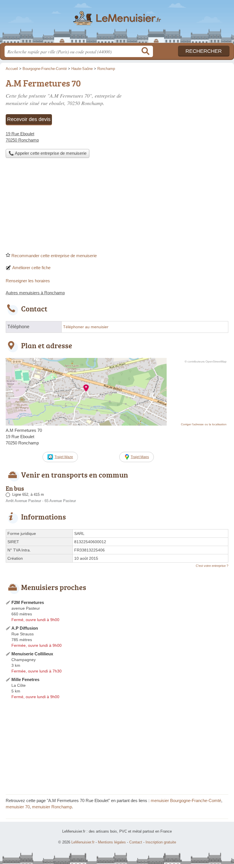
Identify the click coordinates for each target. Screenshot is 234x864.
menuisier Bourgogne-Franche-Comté (186, 800)
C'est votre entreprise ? (212, 565)
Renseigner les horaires (28, 280)
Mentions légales (112, 842)
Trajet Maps (140, 457)
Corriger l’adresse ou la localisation (204, 424)
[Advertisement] (117, 207)
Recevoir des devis (29, 119)
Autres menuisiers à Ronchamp (35, 292)
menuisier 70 (18, 806)
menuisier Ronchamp (52, 806)
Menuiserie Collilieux (32, 653)
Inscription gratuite (161, 842)
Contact (135, 842)
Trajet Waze (64, 457)
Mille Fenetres (25, 679)
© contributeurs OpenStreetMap (206, 361)
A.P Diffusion (24, 628)
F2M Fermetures (27, 602)
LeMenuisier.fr (117, 23)
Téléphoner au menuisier (85, 327)
